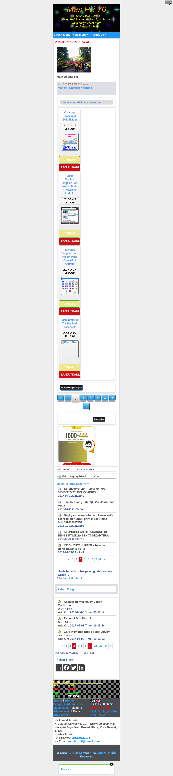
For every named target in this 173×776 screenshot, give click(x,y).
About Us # (99, 34)
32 (95, 645)
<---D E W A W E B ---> (73, 84)
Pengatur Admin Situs (68, 704)
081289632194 (81, 737)
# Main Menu (62, 34)
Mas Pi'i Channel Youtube (75, 87)
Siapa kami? (61, 707)
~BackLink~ (81, 34)
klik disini (75, 578)
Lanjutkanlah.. (70, 167)
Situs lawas (61, 714)
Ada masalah (61, 711)
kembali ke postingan (71, 387)
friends (70, 700)
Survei (58, 700)
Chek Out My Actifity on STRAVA (104, 713)
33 (100, 645)
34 (106, 645)
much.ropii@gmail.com (84, 741)
